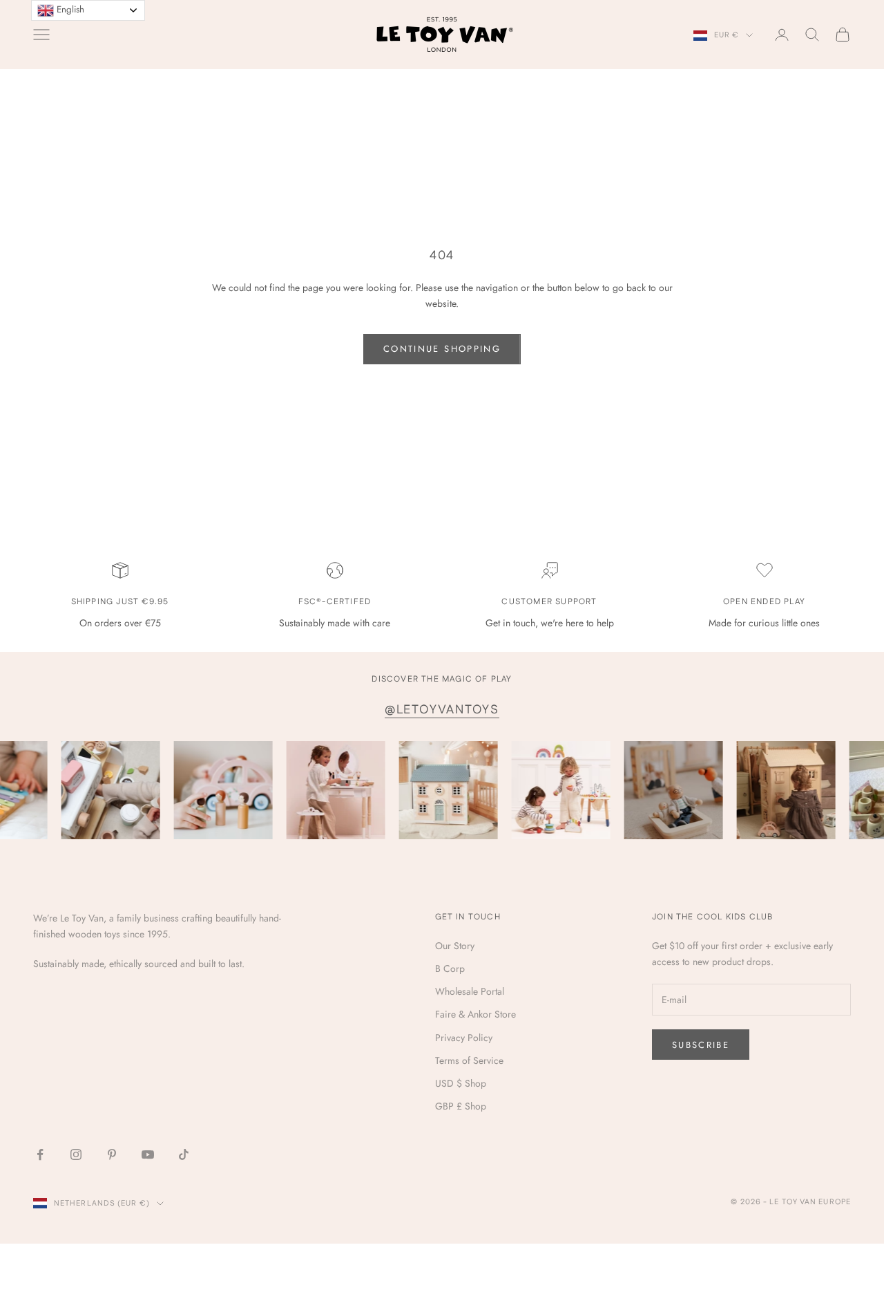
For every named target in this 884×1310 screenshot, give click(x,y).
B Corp (450, 968)
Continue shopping (442, 348)
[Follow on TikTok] (184, 1154)
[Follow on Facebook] (40, 1154)
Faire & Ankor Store (475, 1014)
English (69, 9)
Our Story (454, 946)
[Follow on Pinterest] (112, 1154)
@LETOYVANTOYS (442, 709)
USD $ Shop (460, 1083)
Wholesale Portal (469, 991)
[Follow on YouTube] (148, 1154)
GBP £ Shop (460, 1106)
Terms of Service (469, 1060)
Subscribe (700, 1044)
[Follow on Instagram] (76, 1154)
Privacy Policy (463, 1038)
